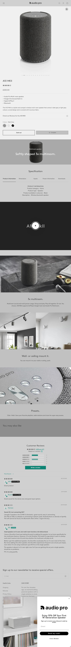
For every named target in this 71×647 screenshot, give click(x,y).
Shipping (5, 587)
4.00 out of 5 (40, 449)
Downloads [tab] (61, 178)
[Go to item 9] (37, 75)
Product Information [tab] (9, 178)
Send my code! (54, 633)
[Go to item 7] (33, 75)
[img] (8, 479)
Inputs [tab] (35, 178)
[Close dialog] (69, 598)
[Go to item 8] (35, 75)
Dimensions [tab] (22, 178)
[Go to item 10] (39, 75)
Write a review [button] (35, 467)
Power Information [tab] (49, 178)
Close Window (54, 638)
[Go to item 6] (31, 75)
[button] (7, 85)
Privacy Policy (7, 594)
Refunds (5, 591)
